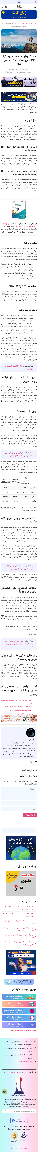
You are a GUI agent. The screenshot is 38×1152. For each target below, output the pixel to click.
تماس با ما (14, 1148)
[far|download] (2, 7)
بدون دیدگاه (8, 72)
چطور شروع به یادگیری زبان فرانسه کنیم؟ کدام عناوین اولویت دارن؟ (19, 943)
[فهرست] (35, 6)
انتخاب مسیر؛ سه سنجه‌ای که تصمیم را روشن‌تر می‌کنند (19, 922)
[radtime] (19, 721)
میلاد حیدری (30, 739)
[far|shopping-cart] (2, 2)
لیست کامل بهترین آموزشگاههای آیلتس (23, 1030)
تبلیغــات (24, 1148)
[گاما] (19, 87)
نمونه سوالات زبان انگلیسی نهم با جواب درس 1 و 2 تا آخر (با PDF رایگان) (18, 929)
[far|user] (19, 2)
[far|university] (6, 7)
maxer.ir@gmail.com (26, 1062)
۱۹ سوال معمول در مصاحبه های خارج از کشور (19, 706)
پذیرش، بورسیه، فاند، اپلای (28, 23)
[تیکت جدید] (4, 1091)
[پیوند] (19, 7)
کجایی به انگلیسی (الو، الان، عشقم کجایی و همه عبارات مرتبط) (18, 915)
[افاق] (19, 101)
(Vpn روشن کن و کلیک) (12, 1072)
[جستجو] (35, 2)
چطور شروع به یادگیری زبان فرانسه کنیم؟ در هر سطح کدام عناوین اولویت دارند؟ (19, 644)
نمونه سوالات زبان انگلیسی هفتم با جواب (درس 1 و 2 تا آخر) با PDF (19, 908)
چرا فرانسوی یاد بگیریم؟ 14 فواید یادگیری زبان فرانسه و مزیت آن (19, 936)
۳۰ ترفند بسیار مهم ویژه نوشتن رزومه (21, 710)
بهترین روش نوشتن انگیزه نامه (23, 714)
